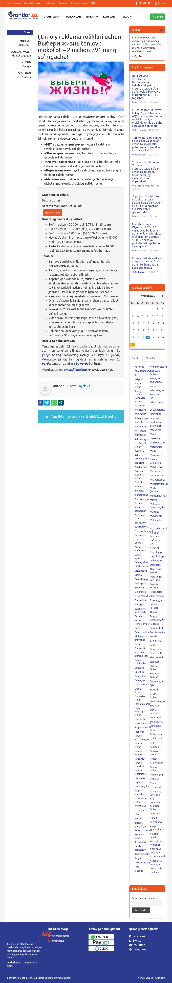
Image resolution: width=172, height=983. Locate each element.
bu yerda (112, 355)
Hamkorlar (50, 3)
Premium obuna (79, 3)
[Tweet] (47, 402)
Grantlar (51, 16)
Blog (126, 16)
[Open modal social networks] (61, 402)
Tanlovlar (73, 16)
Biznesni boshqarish (144, 185)
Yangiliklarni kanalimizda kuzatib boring (83, 416)
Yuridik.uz (160, 978)
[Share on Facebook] (41, 402)
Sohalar (136, 358)
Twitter (138, 940)
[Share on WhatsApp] (54, 402)
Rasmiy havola (52, 212)
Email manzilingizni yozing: (145, 898)
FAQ (93, 3)
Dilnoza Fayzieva (77, 386)
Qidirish (158, 16)
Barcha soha (140, 102)
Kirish (161, 3)
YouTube (139, 945)
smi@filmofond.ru (77, 369)
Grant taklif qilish (32, 3)
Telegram (139, 949)
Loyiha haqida (13, 3)
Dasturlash (140, 272)
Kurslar (109, 16)
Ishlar (91, 16)
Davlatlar (150, 358)
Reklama (63, 3)
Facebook (139, 936)
